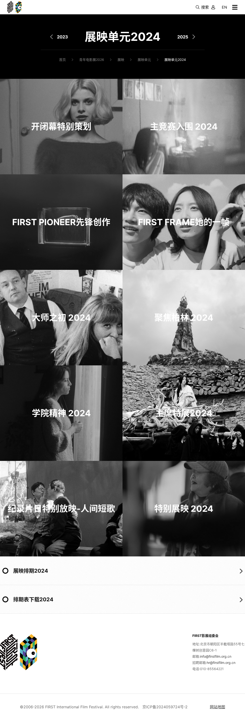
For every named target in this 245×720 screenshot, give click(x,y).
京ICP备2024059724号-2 (165, 706)
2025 (182, 36)
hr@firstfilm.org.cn (221, 663)
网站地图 (217, 706)
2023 (62, 36)
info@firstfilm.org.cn (215, 656)
